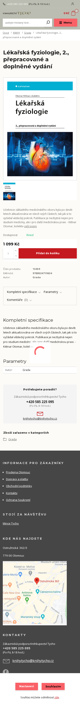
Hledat (48, 23)
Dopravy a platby (17, 479)
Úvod (6, 32)
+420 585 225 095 (17, 4)
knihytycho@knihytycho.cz (40, 418)
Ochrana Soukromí (18, 500)
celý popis (30, 226)
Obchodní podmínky (19, 486)
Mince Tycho (11, 523)
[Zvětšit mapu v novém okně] (35, 593)
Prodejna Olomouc (18, 472)
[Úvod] (17, 13)
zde (56, 697)
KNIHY (16, 32)
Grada (27, 32)
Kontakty (11, 493)
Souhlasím (53, 686)
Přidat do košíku (48, 253)
